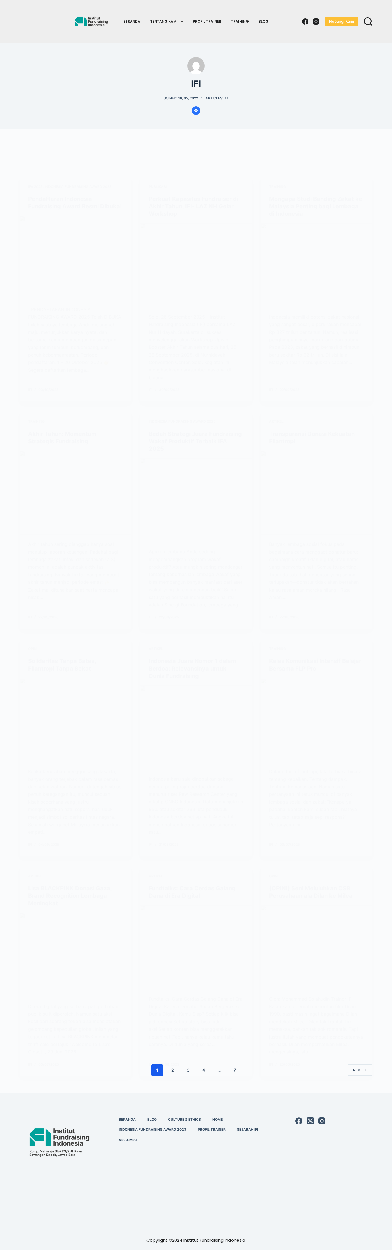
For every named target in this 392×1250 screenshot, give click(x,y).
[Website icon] (196, 110)
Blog (264, 21)
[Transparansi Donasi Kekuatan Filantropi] (316, 493)
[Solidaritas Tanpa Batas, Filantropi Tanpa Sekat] (75, 720)
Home (217, 1119)
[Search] (368, 21)
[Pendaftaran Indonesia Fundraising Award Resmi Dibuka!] (75, 258)
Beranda (131, 21)
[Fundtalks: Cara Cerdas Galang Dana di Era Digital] (196, 947)
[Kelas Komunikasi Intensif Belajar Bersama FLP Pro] (316, 720)
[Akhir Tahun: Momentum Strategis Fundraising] (75, 493)
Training (240, 21)
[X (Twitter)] (310, 1120)
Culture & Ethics (184, 1119)
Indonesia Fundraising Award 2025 (78, 186)
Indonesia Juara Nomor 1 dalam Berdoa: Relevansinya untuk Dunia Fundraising (192, 668)
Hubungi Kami (341, 21)
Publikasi (158, 186)
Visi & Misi (128, 1140)
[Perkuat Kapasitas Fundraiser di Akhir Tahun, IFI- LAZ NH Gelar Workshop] (196, 265)
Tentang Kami (164, 21)
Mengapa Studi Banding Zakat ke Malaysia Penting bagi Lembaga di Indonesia (315, 206)
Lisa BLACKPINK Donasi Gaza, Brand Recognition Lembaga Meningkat (70, 896)
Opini (32, 648)
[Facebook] (305, 21)
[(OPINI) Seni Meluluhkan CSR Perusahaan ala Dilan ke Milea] (316, 947)
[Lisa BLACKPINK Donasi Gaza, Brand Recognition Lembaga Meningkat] (75, 955)
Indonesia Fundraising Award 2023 (152, 1129)
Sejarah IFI (247, 1129)
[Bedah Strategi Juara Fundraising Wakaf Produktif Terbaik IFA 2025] (196, 500)
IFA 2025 (35, 186)
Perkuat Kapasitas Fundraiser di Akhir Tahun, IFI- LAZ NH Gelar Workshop (193, 206)
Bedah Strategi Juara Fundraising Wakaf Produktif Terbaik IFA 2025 (195, 441)
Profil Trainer (207, 21)
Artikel (276, 421)
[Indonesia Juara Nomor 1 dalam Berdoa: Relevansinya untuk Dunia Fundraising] (196, 727)
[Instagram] (316, 21)
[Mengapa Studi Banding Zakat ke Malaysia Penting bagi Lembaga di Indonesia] (316, 265)
